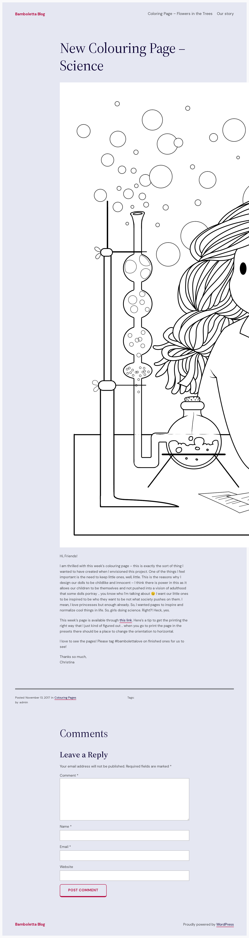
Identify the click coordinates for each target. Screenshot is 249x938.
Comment (69, 775)
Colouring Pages (65, 697)
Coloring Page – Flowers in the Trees (180, 13)
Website (66, 867)
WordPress (225, 924)
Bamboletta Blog (30, 14)
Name (66, 826)
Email (65, 846)
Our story (225, 13)
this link (126, 620)
